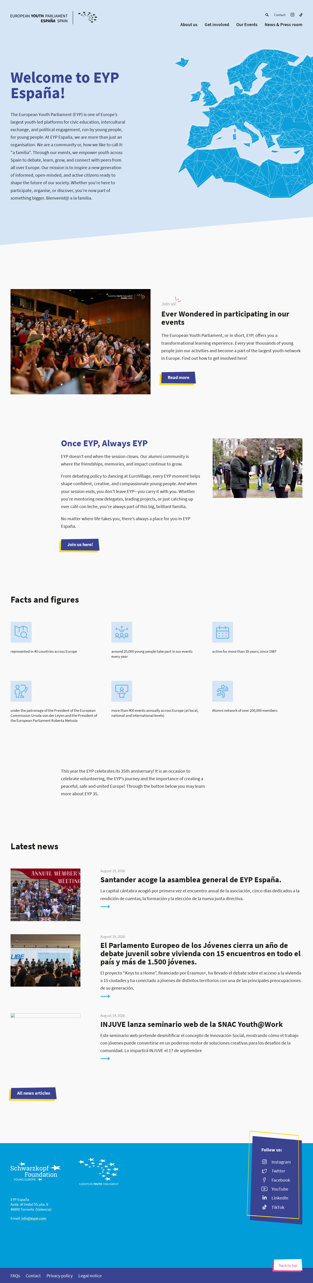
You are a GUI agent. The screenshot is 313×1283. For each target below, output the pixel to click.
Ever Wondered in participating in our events (225, 318)
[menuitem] (267, 15)
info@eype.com (33, 1218)
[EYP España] (62, 18)
